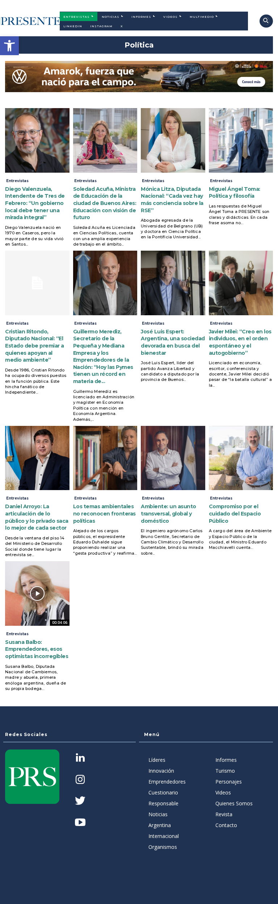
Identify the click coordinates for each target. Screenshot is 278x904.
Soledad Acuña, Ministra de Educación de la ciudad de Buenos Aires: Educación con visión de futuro (104, 203)
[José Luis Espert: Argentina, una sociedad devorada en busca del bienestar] (173, 283)
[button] (9, 45)
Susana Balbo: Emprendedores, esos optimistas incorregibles (36, 649)
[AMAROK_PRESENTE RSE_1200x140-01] (139, 76)
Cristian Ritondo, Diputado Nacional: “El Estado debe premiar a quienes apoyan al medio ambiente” (34, 345)
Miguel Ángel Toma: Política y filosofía (234, 193)
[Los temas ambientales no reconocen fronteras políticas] (105, 458)
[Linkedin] (80, 758)
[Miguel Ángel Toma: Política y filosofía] (241, 140)
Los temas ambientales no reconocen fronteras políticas (104, 513)
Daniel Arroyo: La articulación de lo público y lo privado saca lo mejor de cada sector (36, 517)
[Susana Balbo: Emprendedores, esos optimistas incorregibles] (37, 593)
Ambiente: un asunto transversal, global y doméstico (168, 513)
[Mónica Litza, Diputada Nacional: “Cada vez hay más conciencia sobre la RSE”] (173, 140)
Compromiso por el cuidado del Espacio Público (235, 513)
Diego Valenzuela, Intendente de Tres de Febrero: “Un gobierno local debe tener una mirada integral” (35, 203)
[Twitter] (80, 801)
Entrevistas (17, 180)
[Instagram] (80, 780)
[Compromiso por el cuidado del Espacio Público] (241, 458)
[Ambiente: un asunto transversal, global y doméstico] (173, 458)
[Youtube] (80, 823)
